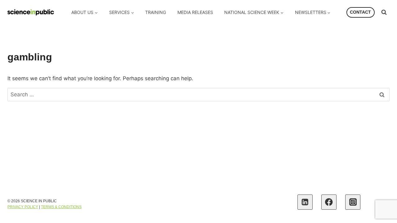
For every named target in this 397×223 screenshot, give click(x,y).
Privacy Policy (22, 207)
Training (155, 12)
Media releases (195, 12)
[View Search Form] (384, 12)
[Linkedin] (305, 202)
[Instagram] (352, 202)
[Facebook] (329, 202)
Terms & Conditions (61, 207)
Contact (360, 12)
